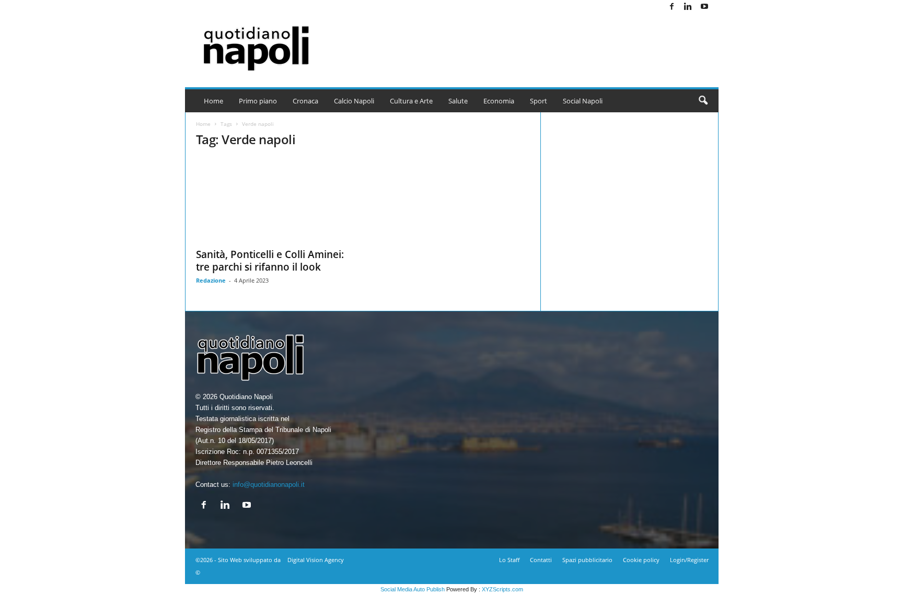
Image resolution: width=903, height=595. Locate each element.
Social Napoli (583, 101)
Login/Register (689, 560)
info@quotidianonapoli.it (269, 484)
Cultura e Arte (411, 101)
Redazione (211, 280)
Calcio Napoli (354, 101)
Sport (538, 101)
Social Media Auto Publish (412, 589)
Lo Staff (509, 560)
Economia (498, 101)
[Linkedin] (688, 7)
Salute (458, 101)
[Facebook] (672, 7)
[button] (702, 100)
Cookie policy (641, 560)
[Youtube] (704, 7)
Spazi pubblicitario (587, 560)
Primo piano (258, 101)
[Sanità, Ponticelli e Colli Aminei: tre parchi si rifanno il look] (274, 200)
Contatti (541, 560)
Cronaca (305, 101)
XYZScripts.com (502, 589)
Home (213, 101)
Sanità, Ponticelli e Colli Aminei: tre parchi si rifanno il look (270, 261)
